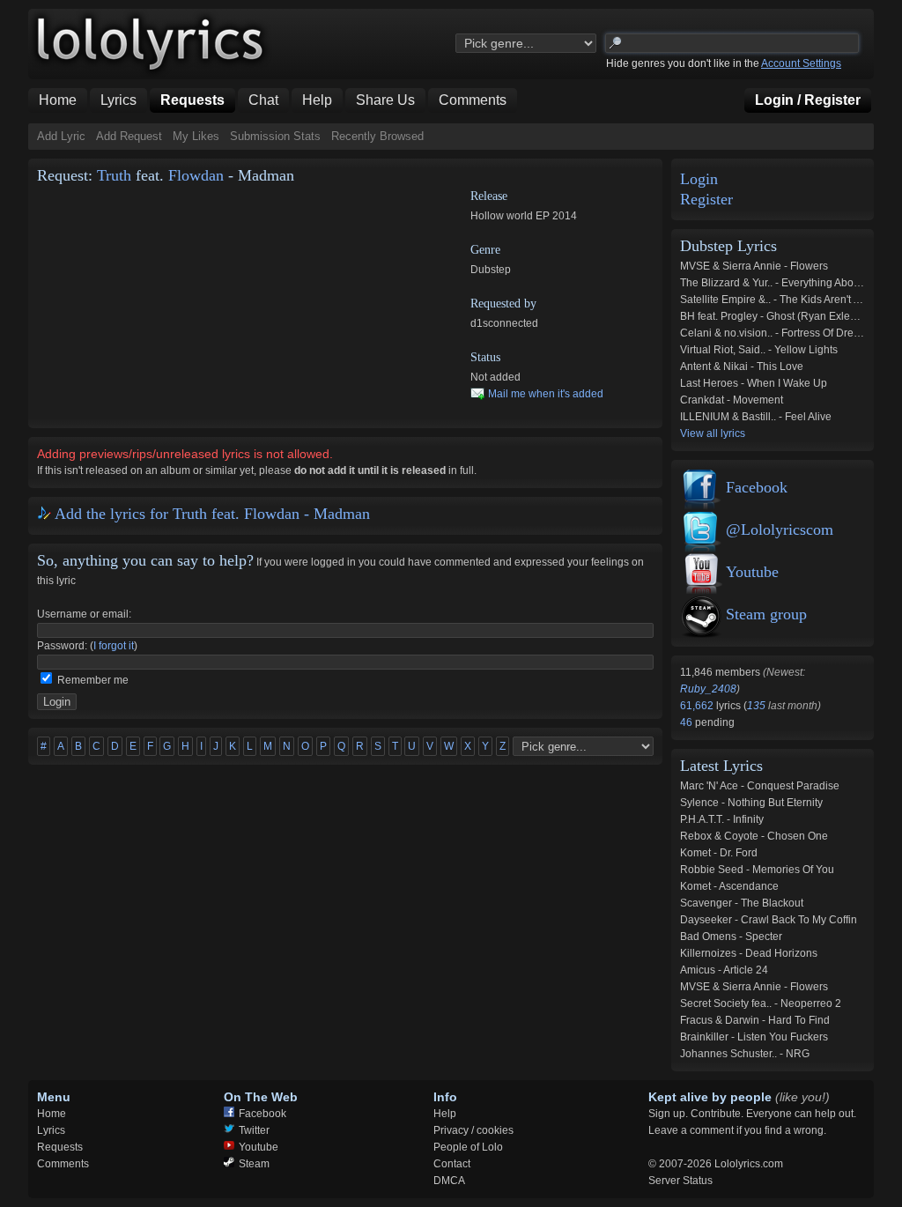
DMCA (449, 1180)
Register (706, 199)
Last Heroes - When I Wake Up (753, 383)
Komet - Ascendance (729, 886)
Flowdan (196, 175)
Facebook (756, 487)
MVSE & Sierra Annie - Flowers (754, 266)
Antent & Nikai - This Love (741, 366)
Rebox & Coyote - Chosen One (754, 836)
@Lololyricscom (779, 529)
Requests (60, 1147)
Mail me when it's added (545, 394)
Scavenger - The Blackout (741, 903)
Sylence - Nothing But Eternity (751, 802)
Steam (254, 1164)
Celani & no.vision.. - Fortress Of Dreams (777, 333)
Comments (63, 1164)
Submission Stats (275, 136)
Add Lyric (61, 136)
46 (687, 722)
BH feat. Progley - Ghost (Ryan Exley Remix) (786, 316)
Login (699, 179)
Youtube (752, 572)
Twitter (254, 1130)
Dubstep (490, 269)
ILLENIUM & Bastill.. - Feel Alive (756, 417)
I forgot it (113, 646)
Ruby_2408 (708, 689)
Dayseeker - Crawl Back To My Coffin (768, 920)
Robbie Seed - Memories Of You (757, 869)
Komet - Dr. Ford (719, 853)
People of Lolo (468, 1147)
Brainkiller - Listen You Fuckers (754, 1037)
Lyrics (51, 1130)
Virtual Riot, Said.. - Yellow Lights (759, 350)
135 (756, 706)
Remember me (93, 680)
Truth (114, 175)
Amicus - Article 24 (724, 970)
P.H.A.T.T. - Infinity (722, 819)
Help (444, 1113)
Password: (62, 646)
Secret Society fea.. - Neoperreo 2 (760, 1003)
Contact (451, 1164)
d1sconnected (504, 323)
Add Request (129, 136)
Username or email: (84, 614)
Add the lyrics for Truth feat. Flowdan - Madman (212, 513)
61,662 (698, 706)
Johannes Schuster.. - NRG (745, 1054)
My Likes (196, 136)
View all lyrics (712, 433)
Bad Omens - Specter (731, 936)
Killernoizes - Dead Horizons (748, 953)
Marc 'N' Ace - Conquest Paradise (759, 786)
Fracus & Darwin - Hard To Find (755, 1020)
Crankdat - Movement (731, 400)
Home (51, 1113)
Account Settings (801, 63)
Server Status (680, 1180)
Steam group (766, 614)
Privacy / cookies (473, 1130)
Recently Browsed (377, 136)
